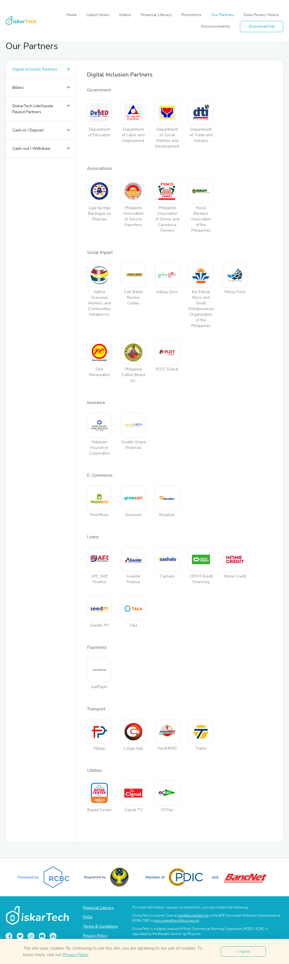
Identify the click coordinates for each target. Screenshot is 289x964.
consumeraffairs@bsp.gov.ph (176, 920)
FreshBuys (99, 514)
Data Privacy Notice (261, 14)
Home (71, 14)
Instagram (31, 936)
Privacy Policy (95, 935)
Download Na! (262, 26)
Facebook (9, 936)
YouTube (42, 936)
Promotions (191, 14)
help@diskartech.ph (193, 915)
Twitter (20, 936)
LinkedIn (53, 936)
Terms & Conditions (100, 926)
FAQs (88, 917)
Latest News (97, 14)
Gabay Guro (167, 292)
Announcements (215, 26)
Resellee (167, 514)
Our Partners (222, 14)
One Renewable (99, 371)
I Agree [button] (243, 951)
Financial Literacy (156, 14)
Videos (125, 14)
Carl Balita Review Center (133, 297)
